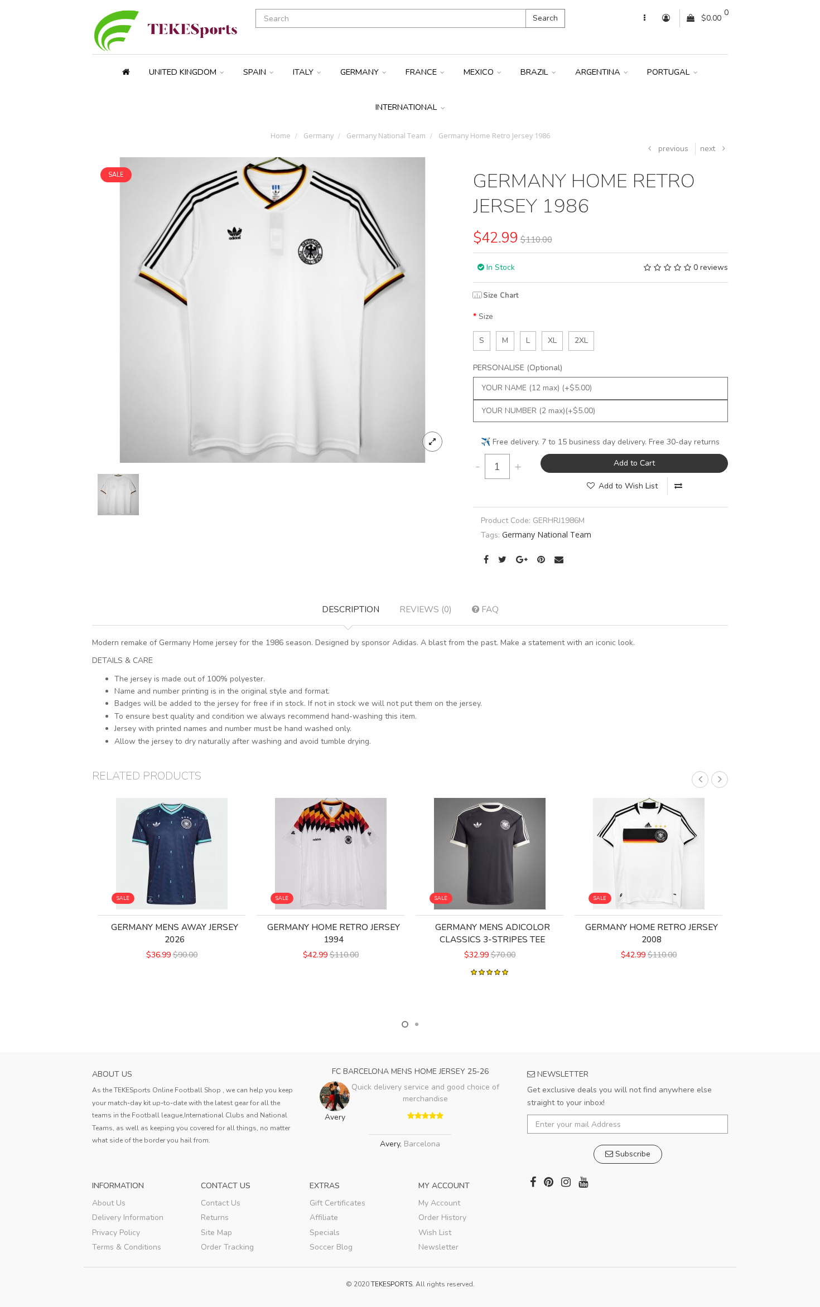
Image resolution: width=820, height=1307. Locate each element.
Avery (390, 1144)
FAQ (489, 609)
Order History (442, 1217)
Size (486, 316)
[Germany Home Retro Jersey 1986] (272, 309)
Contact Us (220, 1203)
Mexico (480, 72)
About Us (109, 1203)
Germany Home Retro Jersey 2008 (651, 933)
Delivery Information (127, 1217)
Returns (215, 1217)
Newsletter (438, 1247)
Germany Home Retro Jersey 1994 (333, 933)
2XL (581, 340)
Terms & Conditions (126, 1247)
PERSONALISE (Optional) (517, 367)
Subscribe (631, 1154)
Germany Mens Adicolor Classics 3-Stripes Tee (492, 933)
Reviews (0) (425, 609)
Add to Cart (634, 463)
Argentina (599, 72)
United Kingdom (184, 72)
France (422, 72)
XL (552, 340)
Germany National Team (385, 136)
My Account (439, 1203)
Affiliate (324, 1217)
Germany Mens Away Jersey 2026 (174, 933)
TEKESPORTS (391, 1284)
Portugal (669, 72)
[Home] (126, 72)
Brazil (535, 72)
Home (281, 136)
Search (545, 18)
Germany (360, 72)
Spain (255, 72)
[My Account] (644, 18)
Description (350, 609)
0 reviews (710, 267)
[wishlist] (150, 993)
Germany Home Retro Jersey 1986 (493, 136)
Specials (325, 1232)
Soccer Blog (331, 1247)
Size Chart (501, 295)
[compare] (678, 486)
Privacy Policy (116, 1232)
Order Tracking (227, 1247)
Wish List (434, 1232)
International (407, 107)
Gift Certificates (337, 1203)
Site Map (216, 1232)
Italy (304, 72)
